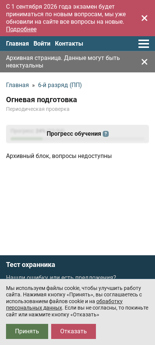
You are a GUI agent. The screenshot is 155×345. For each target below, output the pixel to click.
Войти (41, 43)
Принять (27, 331)
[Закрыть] (144, 18)
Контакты (69, 43)
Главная (17, 43)
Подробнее (21, 29)
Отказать (73, 331)
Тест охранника (30, 264)
